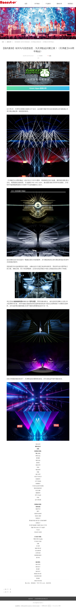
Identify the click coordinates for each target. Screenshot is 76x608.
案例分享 (9, 42)
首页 (3, 42)
